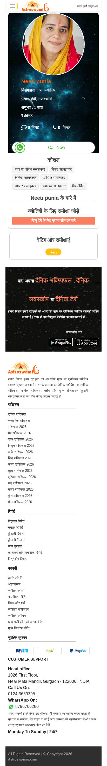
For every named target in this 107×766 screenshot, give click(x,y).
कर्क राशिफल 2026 (20, 452)
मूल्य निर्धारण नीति (18, 628)
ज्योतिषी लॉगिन (17, 616)
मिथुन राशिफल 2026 (21, 446)
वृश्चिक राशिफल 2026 (22, 477)
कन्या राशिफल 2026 (21, 464)
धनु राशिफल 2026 (19, 483)
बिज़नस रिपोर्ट (16, 521)
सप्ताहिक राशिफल (19, 421)
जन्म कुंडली (15, 546)
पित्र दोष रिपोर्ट (17, 559)
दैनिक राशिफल (17, 414)
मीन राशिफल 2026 (20, 502)
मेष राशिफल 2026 (19, 433)
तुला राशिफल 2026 (20, 471)
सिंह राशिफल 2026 (20, 458)
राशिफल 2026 (17, 427)
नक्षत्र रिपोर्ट (15, 527)
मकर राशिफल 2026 (21, 489)
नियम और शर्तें (16, 603)
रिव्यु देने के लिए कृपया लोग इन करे (53, 220)
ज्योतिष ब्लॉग (15, 591)
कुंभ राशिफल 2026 (20, 496)
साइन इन (81, 6)
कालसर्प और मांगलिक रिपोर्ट (25, 552)
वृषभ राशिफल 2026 (20, 439)
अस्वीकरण (14, 584)
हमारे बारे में (15, 578)
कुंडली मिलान (16, 540)
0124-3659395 (21, 694)
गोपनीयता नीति (16, 597)
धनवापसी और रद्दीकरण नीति (25, 622)
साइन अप (93, 6)
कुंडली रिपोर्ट (15, 534)
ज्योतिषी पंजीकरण (18, 609)
